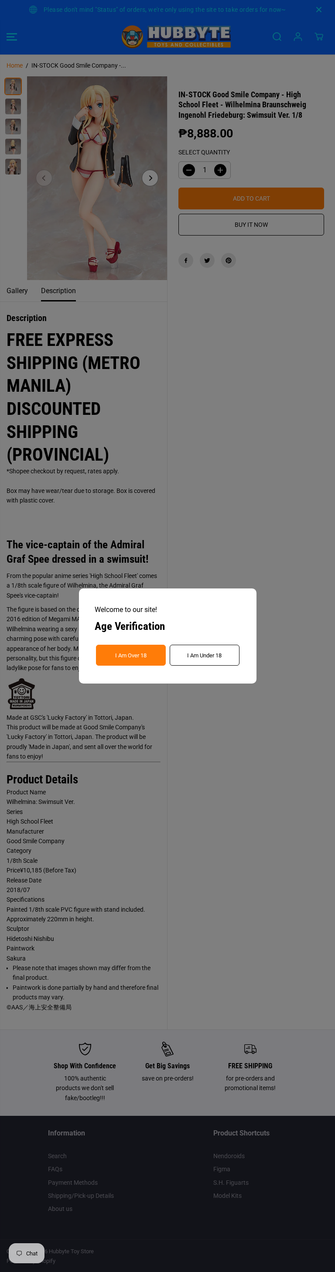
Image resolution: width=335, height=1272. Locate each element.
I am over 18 (131, 655)
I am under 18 (204, 655)
